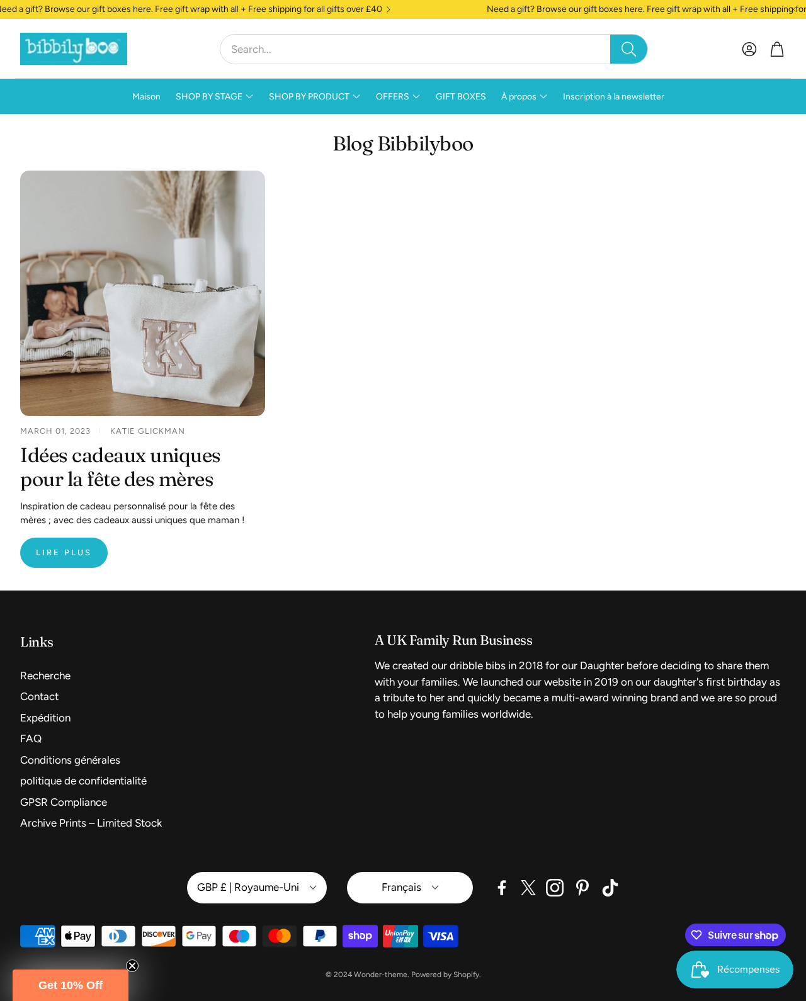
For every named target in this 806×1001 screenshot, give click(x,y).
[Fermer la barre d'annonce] (793, 9)
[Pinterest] (582, 887)
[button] (433, 49)
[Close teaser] (132, 965)
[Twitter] (528, 887)
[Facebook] (502, 887)
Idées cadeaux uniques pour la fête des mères (120, 467)
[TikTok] (610, 887)
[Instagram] (555, 887)
